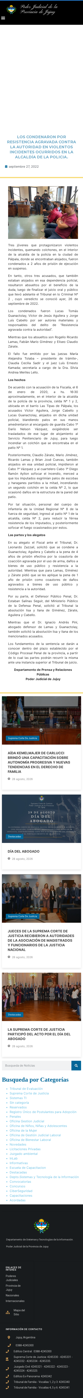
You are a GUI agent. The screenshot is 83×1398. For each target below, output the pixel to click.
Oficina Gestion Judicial (27, 1121)
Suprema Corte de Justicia (22, 738)
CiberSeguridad (21, 1191)
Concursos (17, 1186)
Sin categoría (19, 1102)
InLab (14, 1158)
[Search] (76, 1065)
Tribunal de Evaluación (26, 1089)
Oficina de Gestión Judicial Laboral (35, 1135)
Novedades (18, 1144)
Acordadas (17, 1200)
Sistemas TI (18, 1098)
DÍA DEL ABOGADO (24, 851)
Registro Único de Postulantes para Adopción (43, 1112)
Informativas (19, 1163)
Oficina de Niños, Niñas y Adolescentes (38, 1126)
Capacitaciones (21, 1195)
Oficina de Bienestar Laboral (30, 1140)
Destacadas (14, 836)
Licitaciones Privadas (25, 1149)
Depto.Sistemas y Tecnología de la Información (44, 1177)
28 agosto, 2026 (22, 779)
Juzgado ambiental (24, 1154)
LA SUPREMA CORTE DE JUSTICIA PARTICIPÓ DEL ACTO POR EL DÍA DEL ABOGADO (39, 1034)
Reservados (18, 1107)
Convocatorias (20, 1181)
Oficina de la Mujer (23, 1130)
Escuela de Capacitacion (28, 1168)
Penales (15, 1116)
